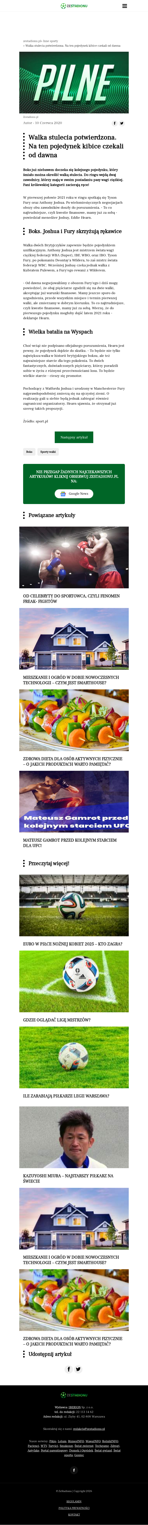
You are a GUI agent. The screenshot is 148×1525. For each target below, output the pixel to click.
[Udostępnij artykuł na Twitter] (122, 123)
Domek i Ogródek (81, 1450)
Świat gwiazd (103, 1450)
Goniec (79, 1455)
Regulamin (74, 1501)
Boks (29, 452)
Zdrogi (114, 1446)
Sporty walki (48, 452)
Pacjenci (33, 1446)
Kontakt (74, 1515)
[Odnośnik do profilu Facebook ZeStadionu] (74, 1470)
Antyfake (33, 1450)
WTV (44, 1446)
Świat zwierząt (84, 1446)
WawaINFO (93, 1441)
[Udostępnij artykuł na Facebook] (115, 123)
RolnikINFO (110, 1441)
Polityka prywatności (74, 1508)
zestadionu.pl (32, 41)
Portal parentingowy (54, 1450)
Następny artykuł (74, 437)
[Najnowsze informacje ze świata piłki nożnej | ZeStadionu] (74, 6)
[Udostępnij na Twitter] (78, 1369)
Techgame (102, 1446)
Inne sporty (50, 41)
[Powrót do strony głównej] (74, 1395)
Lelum (62, 1441)
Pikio (52, 1441)
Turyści (53, 1446)
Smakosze (66, 1446)
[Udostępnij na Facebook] (69, 1369)
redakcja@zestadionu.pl (89, 1429)
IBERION (75, 1407)
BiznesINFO (76, 1441)
